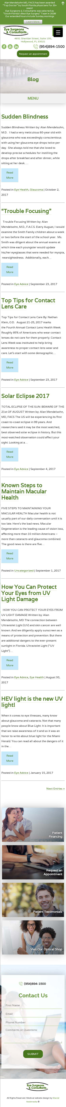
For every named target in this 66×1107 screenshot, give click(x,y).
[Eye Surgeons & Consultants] (15, 31)
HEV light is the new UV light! (32, 701)
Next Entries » (55, 788)
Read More (9, 175)
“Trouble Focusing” (26, 210)
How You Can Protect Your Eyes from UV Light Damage (29, 593)
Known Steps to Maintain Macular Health (24, 491)
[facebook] (4, 46)
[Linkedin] (16, 46)
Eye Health (21, 189)
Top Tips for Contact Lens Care (28, 303)
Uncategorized (24, 570)
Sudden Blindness (24, 116)
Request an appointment (33, 53)
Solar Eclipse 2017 (25, 395)
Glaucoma (36, 189)
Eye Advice (21, 284)
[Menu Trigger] (58, 32)
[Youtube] (10, 46)
